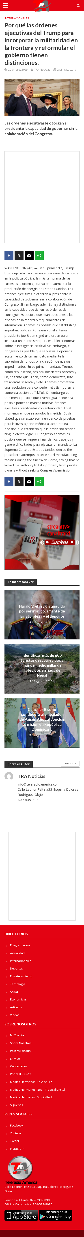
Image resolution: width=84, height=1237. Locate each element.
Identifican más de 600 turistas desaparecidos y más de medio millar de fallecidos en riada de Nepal (42, 665)
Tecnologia (17, 984)
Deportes (16, 968)
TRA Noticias (42, 69)
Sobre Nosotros (21, 1043)
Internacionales (16, 18)
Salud (14, 992)
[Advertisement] (42, 197)
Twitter (14, 1141)
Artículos (16, 1007)
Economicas (18, 999)
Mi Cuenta (17, 1035)
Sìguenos (16, 1105)
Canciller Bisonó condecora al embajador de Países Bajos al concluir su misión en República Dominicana (42, 719)
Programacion (20, 945)
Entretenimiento (21, 976)
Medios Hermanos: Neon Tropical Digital (37, 1090)
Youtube (16, 1133)
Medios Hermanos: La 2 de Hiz (31, 1082)
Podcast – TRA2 (20, 1074)
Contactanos (19, 1066)
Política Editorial (20, 1051)
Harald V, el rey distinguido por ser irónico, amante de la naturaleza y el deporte (42, 611)
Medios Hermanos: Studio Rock (31, 1097)
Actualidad (17, 953)
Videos (14, 1015)
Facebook (16, 1125)
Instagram (17, 1149)
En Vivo (15, 1059)
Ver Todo (70, 763)
